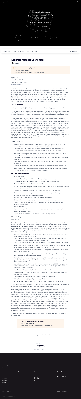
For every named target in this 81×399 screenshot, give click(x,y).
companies (18, 51)
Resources (4, 378)
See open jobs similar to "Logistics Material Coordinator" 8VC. (32, 72)
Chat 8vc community (36, 383)
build (35, 380)
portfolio (4, 376)
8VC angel (4, 380)
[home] (5, 2)
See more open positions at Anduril (41, 335)
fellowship (37, 375)
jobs (6, 51)
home (3, 375)
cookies (9, 391)
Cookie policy (44, 349)
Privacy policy (37, 349)
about (19, 375)
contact (4, 382)
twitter (59, 391)
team (19, 376)
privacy (4, 391)
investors (64, 391)
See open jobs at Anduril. (22, 70)
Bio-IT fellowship (37, 378)
